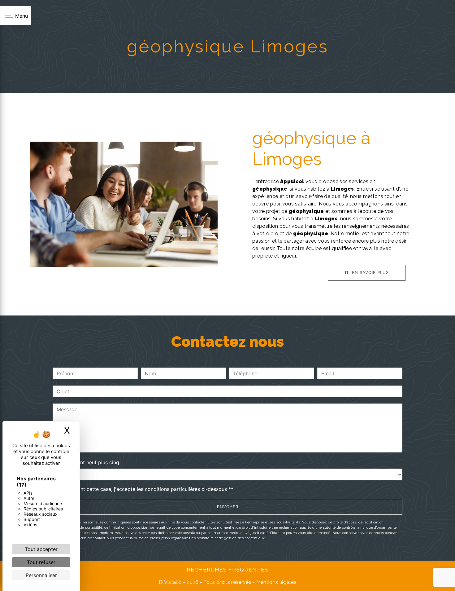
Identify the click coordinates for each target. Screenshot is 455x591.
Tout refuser (41, 562)
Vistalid (173, 582)
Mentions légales (276, 582)
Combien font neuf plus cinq (86, 462)
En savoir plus (369, 272)
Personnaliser (41, 575)
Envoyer (227, 506)
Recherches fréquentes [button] (227, 569)
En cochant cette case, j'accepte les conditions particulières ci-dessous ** (146, 489)
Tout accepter (41, 549)
